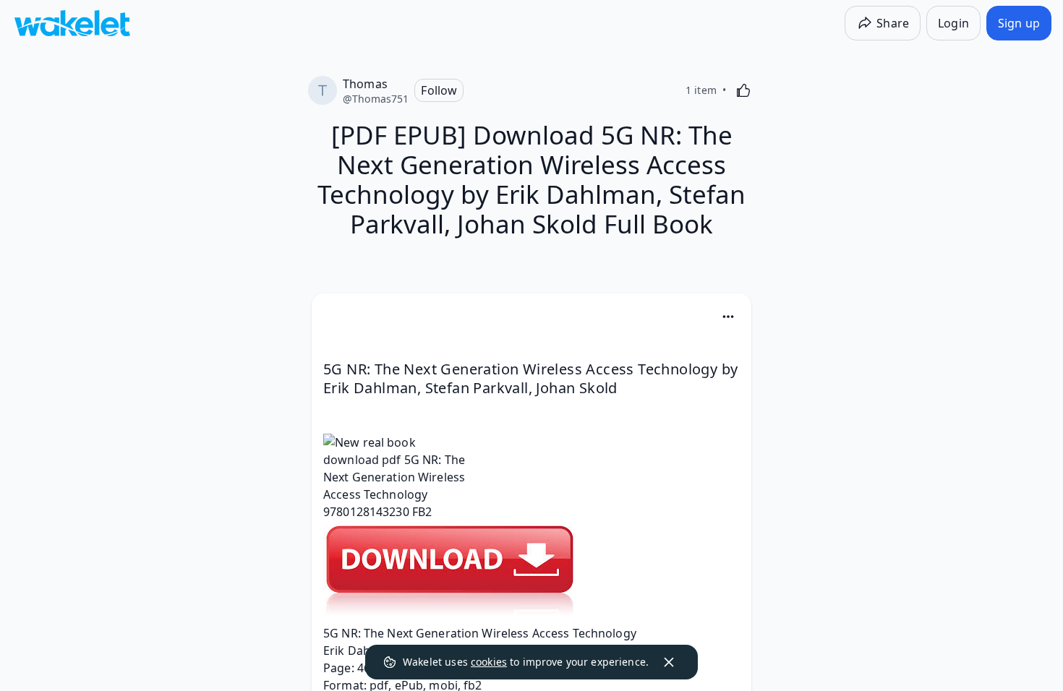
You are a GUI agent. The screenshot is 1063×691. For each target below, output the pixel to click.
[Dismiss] (668, 662)
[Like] (743, 90)
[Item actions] (728, 316)
